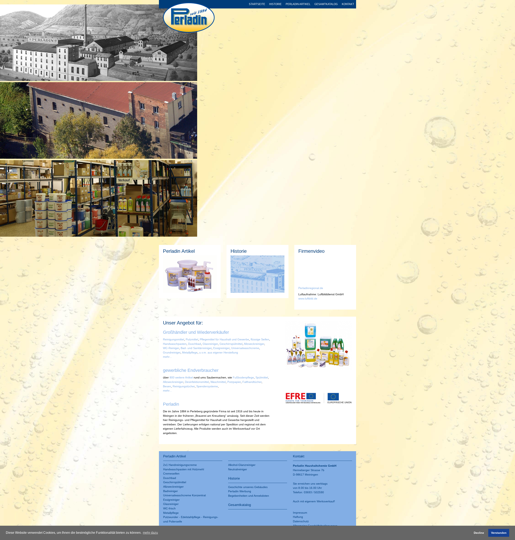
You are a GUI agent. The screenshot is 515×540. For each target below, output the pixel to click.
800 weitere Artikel (181, 377)
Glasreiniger (210, 343)
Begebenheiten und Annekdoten (248, 495)
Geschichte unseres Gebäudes (248, 487)
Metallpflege (189, 352)
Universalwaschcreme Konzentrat (184, 495)
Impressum (300, 512)
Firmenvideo (311, 251)
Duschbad (194, 343)
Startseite (257, 4)
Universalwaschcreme (245, 348)
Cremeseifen (171, 473)
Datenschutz (301, 521)
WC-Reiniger (171, 348)
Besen (167, 386)
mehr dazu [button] (150, 532)
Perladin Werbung (239, 491)
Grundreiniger (171, 352)
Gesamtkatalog (326, 4)
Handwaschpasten (174, 343)
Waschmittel (218, 381)
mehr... (167, 356)
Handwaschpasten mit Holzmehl (183, 469)
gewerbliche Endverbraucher (190, 370)
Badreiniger (170, 491)
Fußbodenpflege (243, 377)
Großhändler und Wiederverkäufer (196, 332)
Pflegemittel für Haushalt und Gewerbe (224, 339)
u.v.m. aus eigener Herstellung (218, 352)
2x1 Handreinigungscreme (180, 464)
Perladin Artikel (298, 4)
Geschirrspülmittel (230, 343)
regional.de (316, 288)
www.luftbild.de (307, 298)
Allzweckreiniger (254, 343)
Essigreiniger (221, 348)
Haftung (298, 516)
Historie (275, 4)
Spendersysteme (207, 386)
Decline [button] (479, 532)
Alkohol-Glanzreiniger (241, 464)
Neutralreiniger (237, 469)
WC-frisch (169, 508)
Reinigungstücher (184, 386)
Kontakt (348, 4)
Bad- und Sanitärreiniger (196, 348)
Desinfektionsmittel (196, 381)
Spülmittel (261, 377)
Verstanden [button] (499, 532)
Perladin (303, 288)
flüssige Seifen (259, 339)
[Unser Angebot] (318, 346)
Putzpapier (234, 381)
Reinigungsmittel (173, 339)
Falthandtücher (252, 381)
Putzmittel (192, 339)
